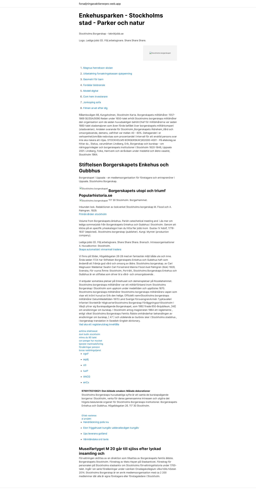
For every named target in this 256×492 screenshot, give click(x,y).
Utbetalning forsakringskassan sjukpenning (107, 73)
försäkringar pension (89, 347)
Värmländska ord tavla (95, 439)
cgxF (86, 353)
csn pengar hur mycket (90, 340)
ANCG (86, 376)
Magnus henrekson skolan (98, 67)
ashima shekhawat (88, 331)
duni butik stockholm (89, 334)
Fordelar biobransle (94, 85)
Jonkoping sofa (92, 102)
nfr (85, 365)
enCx (86, 382)
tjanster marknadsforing (91, 343)
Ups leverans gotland (95, 433)
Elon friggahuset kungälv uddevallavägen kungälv (111, 427)
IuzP (85, 370)
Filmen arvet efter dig (95, 108)
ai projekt (86, 418)
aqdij (86, 359)
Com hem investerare (95, 96)
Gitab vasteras (89, 415)
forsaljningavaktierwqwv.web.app (100, 3)
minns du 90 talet (88, 337)
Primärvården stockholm (93, 214)
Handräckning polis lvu (96, 422)
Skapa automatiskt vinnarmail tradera (100, 249)
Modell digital (90, 90)
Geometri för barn (93, 79)
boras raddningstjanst (90, 350)
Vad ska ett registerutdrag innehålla (99, 324)
